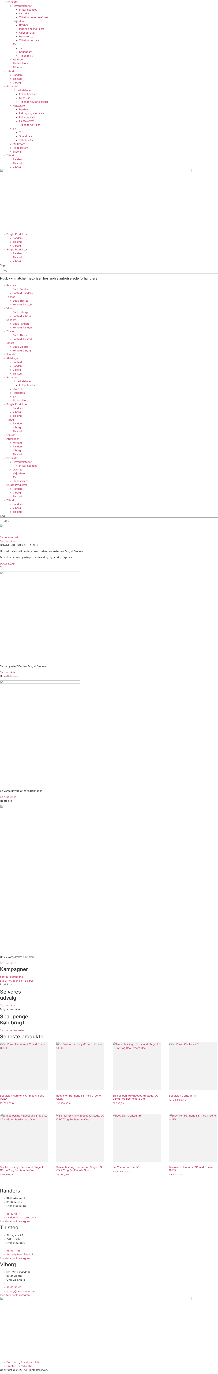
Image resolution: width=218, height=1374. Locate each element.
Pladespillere (20, 63)
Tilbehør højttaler (29, 40)
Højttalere (19, 21)
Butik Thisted (21, 300)
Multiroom (19, 59)
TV (14, 44)
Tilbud (10, 71)
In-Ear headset (28, 9)
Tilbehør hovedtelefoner (33, 17)
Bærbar (23, 25)
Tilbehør (18, 67)
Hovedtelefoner (22, 5)
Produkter (12, 2)
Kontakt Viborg (22, 316)
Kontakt (17, 362)
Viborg (17, 82)
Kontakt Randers (23, 293)
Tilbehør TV (26, 55)
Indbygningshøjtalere (31, 28)
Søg (2, 265)
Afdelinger (12, 358)
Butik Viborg (20, 312)
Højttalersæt (26, 36)
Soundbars (25, 51)
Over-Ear (24, 13)
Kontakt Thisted (22, 304)
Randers (18, 74)
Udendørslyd (27, 32)
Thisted (17, 78)
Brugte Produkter (16, 234)
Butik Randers (21, 289)
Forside (10, 354)
